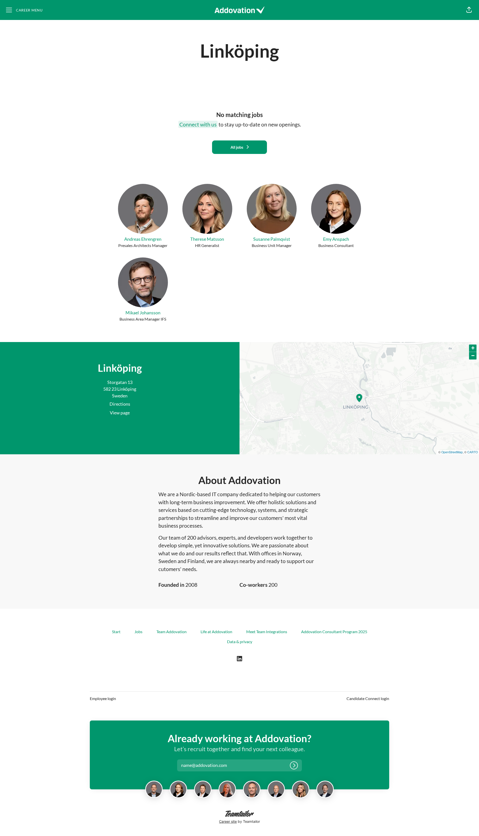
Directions (120, 404)
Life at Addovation (216, 631)
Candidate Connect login (368, 698)
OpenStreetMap (452, 452)
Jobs (138, 631)
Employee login (103, 698)
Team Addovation (171, 631)
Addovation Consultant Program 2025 (334, 631)
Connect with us (198, 124)
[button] (469, 10)
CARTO (472, 452)
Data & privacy (239, 641)
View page (120, 412)
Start (116, 631)
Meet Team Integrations (266, 631)
